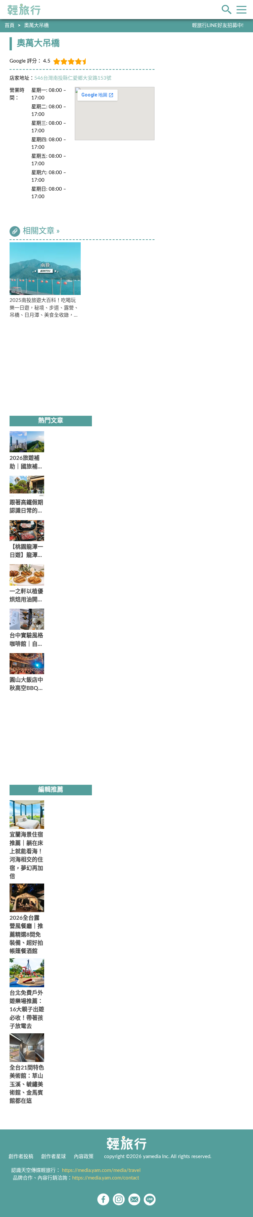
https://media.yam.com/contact (105, 1178)
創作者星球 (53, 1156)
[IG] (119, 1199)
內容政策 (84, 1156)
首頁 (9, 25)
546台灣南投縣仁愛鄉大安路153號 (72, 78)
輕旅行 (24, 9)
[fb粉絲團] (103, 1199)
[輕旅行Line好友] (150, 1199)
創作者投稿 (21, 1156)
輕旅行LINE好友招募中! (217, 25)
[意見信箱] (134, 1199)
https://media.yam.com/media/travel (101, 1170)
